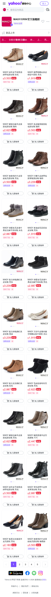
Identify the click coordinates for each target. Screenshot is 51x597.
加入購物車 (14, 89)
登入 (44, 3)
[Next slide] (23, 54)
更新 (44, 579)
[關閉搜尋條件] (8, 9)
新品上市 (10, 32)
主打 (4, 39)
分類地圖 (34, 592)
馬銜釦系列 (47, 39)
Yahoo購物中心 (19, 3)
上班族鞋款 (40, 39)
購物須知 (35, 586)
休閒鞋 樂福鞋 (33, 39)
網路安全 (16, 592)
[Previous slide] (3, 54)
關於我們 (24, 586)
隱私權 (25, 592)
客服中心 (14, 586)
